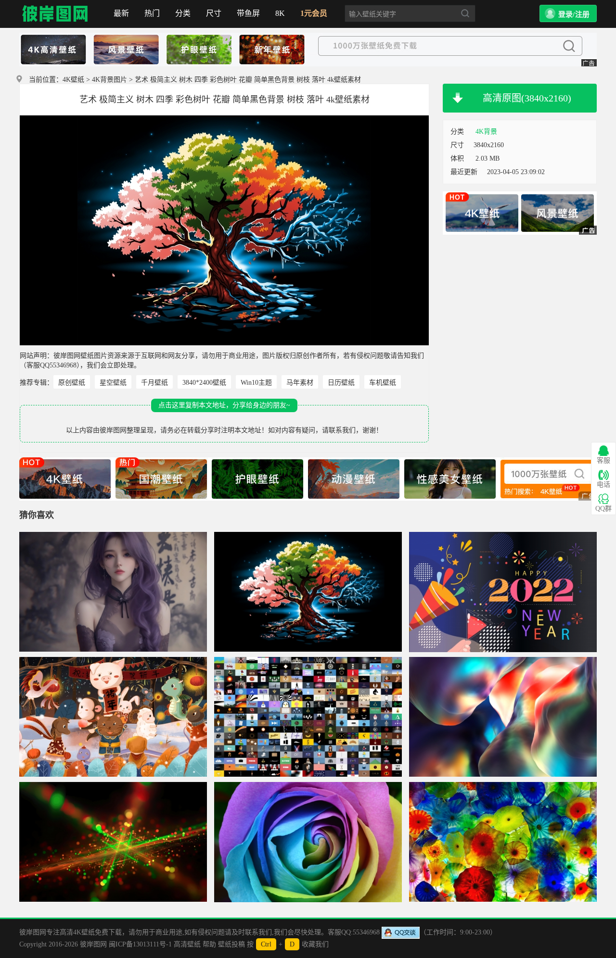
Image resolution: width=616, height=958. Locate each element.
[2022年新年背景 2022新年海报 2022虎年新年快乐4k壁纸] (503, 592)
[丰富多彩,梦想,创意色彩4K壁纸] (503, 717)
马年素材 (299, 382)
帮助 (209, 944)
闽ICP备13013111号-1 (140, 944)
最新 (121, 13)
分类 (183, 13)
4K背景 (486, 131)
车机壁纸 (382, 382)
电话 (603, 484)
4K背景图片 (109, 79)
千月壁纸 (154, 382)
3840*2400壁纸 (204, 382)
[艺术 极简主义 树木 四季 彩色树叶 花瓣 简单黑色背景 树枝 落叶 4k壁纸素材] (308, 592)
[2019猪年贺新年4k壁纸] (113, 717)
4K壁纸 (73, 79)
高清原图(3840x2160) (527, 98)
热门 (152, 13)
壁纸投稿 (231, 944)
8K (280, 13)
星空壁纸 (113, 382)
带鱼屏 (248, 13)
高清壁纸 (187, 944)
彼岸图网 (55, 14)
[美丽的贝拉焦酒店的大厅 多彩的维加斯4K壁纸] (503, 842)
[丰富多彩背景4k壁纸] (113, 842)
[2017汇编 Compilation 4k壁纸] (308, 717)
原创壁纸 (71, 382)
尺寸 (213, 13)
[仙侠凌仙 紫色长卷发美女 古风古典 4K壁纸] (113, 592)
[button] (568, 13)
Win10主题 (256, 382)
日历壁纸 (341, 382)
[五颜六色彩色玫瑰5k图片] (308, 842)
